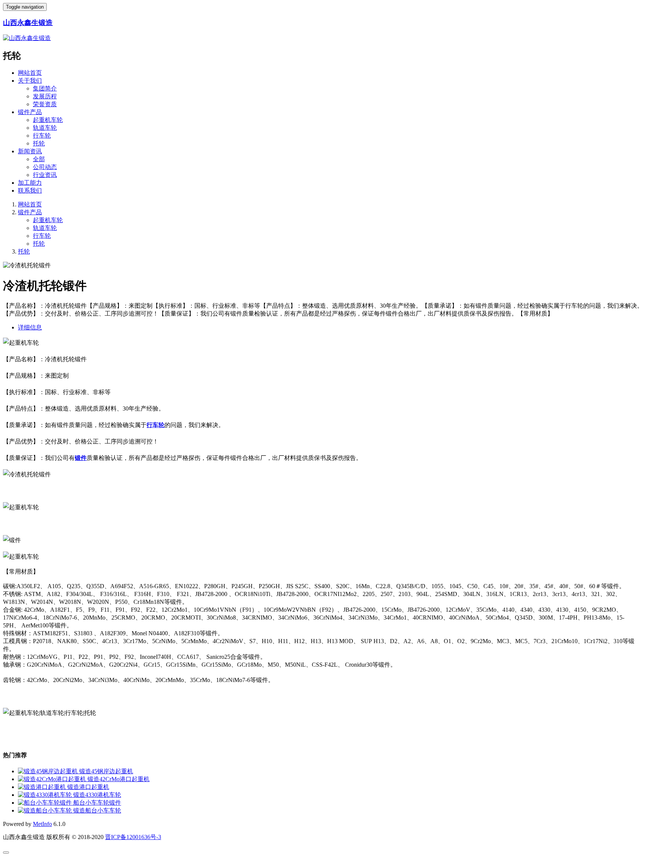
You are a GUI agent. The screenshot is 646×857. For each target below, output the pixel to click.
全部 (39, 159)
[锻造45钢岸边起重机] (48, 771)
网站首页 (30, 73)
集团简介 (45, 88)
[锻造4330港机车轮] (45, 795)
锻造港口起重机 (88, 787)
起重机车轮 (48, 120)
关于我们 (30, 80)
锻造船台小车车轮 (97, 810)
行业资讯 (45, 175)
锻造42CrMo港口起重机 (118, 779)
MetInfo (42, 824)
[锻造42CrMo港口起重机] (52, 779)
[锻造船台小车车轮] (45, 810)
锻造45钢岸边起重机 (106, 771)
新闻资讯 (30, 151)
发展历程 (45, 96)
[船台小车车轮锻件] (45, 802)
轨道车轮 (45, 128)
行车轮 (42, 135)
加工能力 (30, 182)
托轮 (39, 143)
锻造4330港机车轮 (97, 795)
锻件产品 (30, 112)
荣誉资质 (45, 104)
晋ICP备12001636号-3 (133, 837)
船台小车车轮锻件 (97, 802)
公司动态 (45, 167)
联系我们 (30, 190)
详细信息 (30, 327)
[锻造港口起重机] (42, 787)
